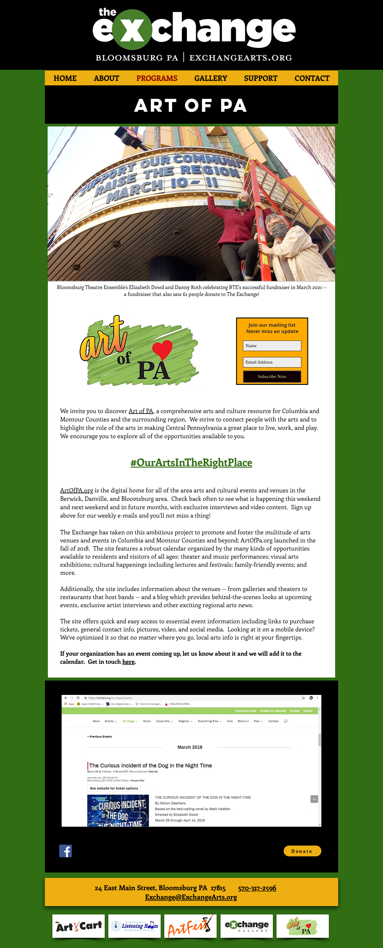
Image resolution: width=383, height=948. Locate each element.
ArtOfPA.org (76, 490)
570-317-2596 (257, 887)
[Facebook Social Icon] (65, 851)
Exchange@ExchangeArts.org (191, 896)
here (128, 661)
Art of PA (141, 410)
